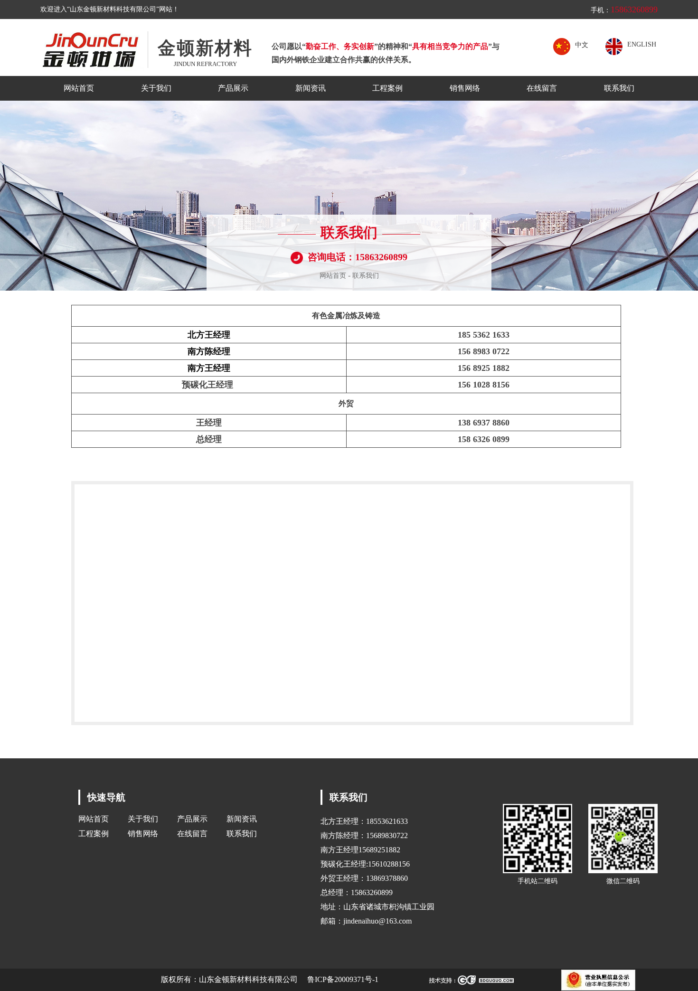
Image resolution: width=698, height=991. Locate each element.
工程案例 (387, 88)
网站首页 (79, 88)
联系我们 (619, 88)
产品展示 (233, 88)
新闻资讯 (310, 88)
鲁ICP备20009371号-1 (342, 979)
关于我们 (156, 88)
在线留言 (542, 88)
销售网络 (465, 88)
